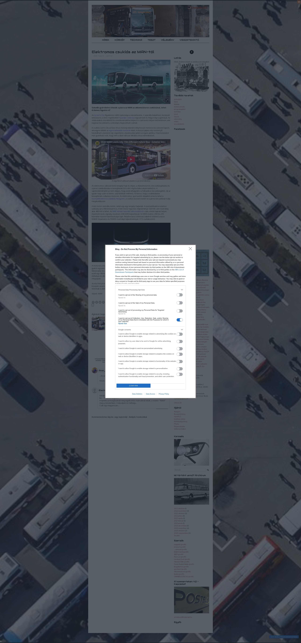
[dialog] (150, 321)
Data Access (150, 394)
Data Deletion (137, 394)
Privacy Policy (164, 394)
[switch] (180, 294)
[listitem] (150, 289)
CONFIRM (133, 386)
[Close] (191, 249)
